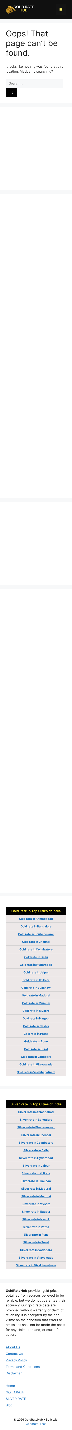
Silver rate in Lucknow (36, 1181)
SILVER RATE (16, 1399)
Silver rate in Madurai (36, 1188)
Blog (9, 1405)
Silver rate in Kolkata (36, 1173)
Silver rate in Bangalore (36, 1119)
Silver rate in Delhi (36, 1150)
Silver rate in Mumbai (36, 1196)
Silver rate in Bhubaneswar (36, 1127)
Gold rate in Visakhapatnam (36, 1072)
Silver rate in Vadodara (36, 1250)
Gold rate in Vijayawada (36, 1064)
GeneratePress (36, 1424)
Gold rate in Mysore (36, 1011)
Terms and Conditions (23, 1367)
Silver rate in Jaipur (36, 1165)
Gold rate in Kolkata (36, 980)
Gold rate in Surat (36, 1049)
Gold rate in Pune (36, 1041)
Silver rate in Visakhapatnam (36, 1265)
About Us (13, 1347)
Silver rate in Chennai (36, 1135)
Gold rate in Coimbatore (36, 949)
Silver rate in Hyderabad (36, 1158)
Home (10, 1386)
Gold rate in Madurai (36, 995)
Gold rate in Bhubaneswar (36, 934)
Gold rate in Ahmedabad (36, 919)
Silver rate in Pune (36, 1234)
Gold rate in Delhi (36, 957)
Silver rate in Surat (36, 1242)
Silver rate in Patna (36, 1227)
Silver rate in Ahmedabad (36, 1112)
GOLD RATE (15, 1392)
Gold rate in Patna (36, 1034)
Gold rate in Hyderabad (36, 965)
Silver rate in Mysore (36, 1204)
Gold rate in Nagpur (36, 1018)
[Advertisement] (36, 148)
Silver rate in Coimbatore (36, 1142)
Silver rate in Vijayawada (36, 1257)
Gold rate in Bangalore (36, 926)
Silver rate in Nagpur (36, 1211)
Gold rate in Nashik (36, 1026)
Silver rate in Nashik (36, 1219)
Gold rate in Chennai (36, 942)
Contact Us (14, 1354)
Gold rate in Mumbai (36, 1003)
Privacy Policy (16, 1360)
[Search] (11, 92)
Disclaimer (14, 1373)
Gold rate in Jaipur (36, 972)
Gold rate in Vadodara (36, 1057)
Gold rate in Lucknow (36, 988)
